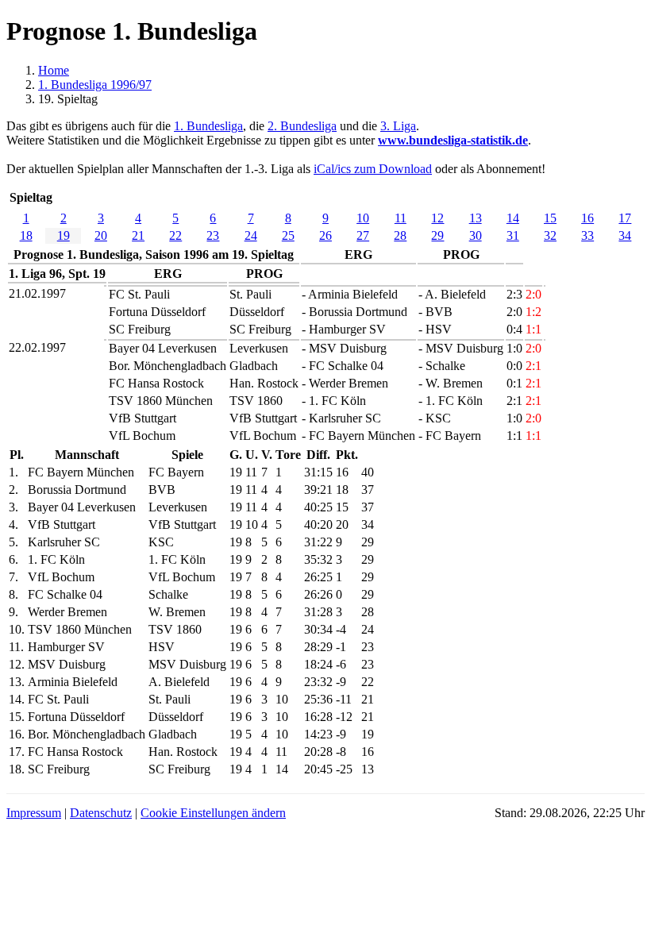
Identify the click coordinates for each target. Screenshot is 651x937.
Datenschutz (101, 812)
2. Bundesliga (302, 126)
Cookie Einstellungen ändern (213, 812)
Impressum (33, 812)
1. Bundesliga (208, 126)
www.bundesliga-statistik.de (453, 140)
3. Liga (398, 126)
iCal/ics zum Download (373, 168)
